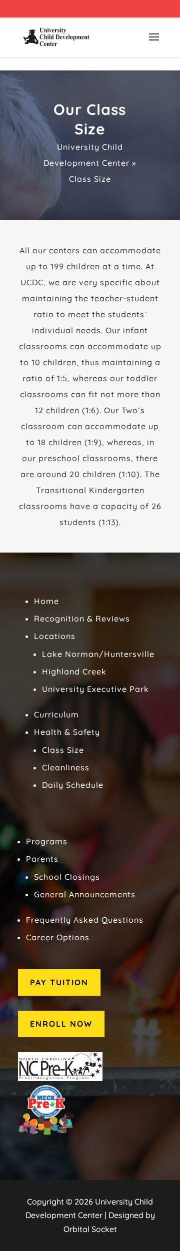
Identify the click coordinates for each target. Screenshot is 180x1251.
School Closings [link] (67, 877)
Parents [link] (42, 859)
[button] (154, 43)
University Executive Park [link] (95, 689)
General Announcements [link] (85, 894)
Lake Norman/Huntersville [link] (98, 654)
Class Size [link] (63, 750)
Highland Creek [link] (74, 671)
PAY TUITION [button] (59, 982)
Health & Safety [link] (67, 732)
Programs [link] (47, 841)
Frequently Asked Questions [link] (85, 920)
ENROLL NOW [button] (61, 1024)
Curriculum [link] (56, 714)
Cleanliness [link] (66, 767)
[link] (56, 36)
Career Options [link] (58, 937)
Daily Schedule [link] (73, 785)
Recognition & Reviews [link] (82, 619)
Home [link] (46, 601)
